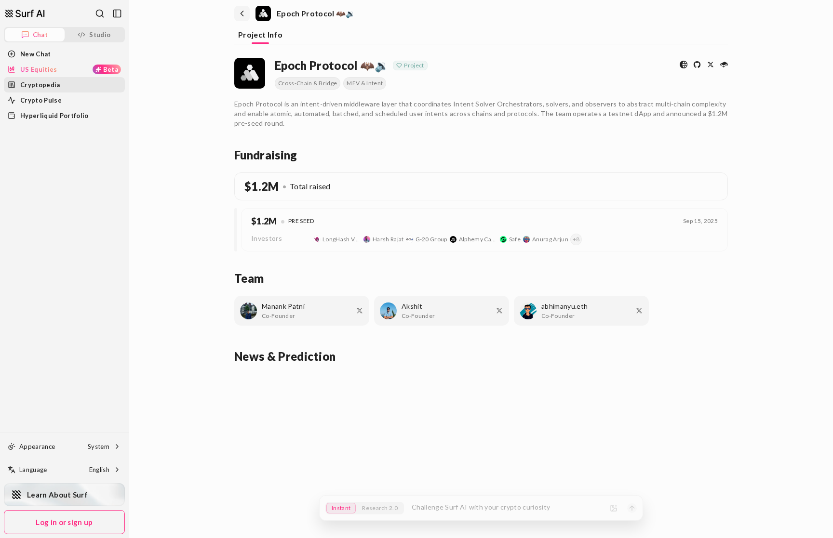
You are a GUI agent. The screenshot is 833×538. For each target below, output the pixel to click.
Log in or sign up (64, 522)
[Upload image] (614, 508)
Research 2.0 (380, 508)
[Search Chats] (99, 13)
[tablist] (481, 35)
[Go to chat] (25, 13)
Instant (341, 508)
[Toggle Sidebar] (129, 269)
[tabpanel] (481, 209)
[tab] (260, 35)
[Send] (632, 508)
